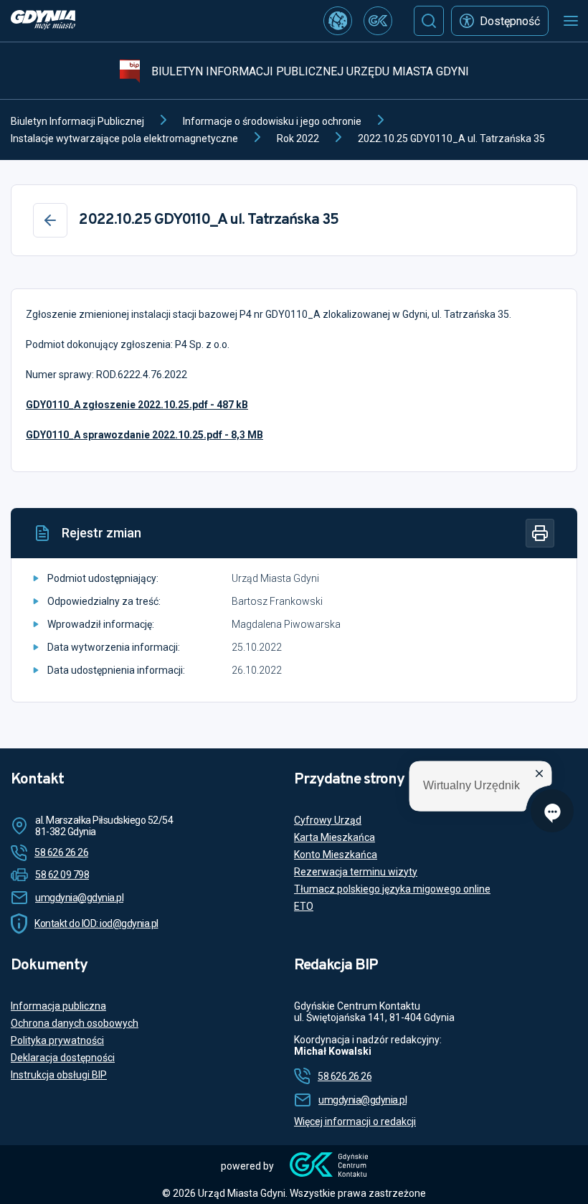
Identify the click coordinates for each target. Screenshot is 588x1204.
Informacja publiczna (58, 1006)
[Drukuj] (540, 533)
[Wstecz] (50, 220)
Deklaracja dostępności (63, 1057)
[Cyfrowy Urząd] (337, 20)
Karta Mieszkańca (334, 837)
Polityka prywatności (57, 1040)
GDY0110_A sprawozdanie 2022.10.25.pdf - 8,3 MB (144, 435)
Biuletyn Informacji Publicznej (77, 121)
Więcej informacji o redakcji (355, 1121)
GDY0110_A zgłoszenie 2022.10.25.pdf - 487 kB (137, 404)
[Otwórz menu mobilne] (571, 21)
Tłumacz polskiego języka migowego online (392, 889)
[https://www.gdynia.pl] (43, 21)
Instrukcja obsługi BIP (59, 1075)
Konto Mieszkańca (335, 854)
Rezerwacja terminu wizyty (355, 872)
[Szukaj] (429, 21)
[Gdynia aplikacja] (378, 20)
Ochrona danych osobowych (74, 1023)
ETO (303, 906)
